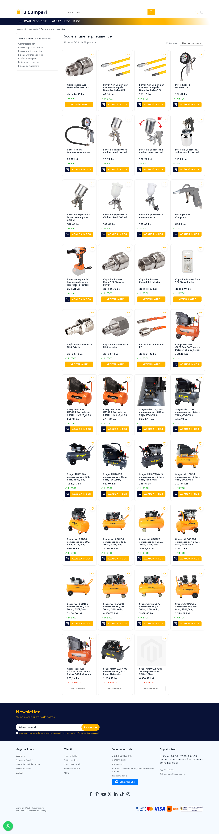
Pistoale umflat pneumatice (30, 54)
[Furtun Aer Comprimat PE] (151, 326)
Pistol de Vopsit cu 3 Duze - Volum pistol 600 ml (78, 217)
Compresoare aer (26, 43)
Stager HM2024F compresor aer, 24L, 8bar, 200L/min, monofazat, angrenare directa (187, 412)
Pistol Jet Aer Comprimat (182, 216)
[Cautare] (151, 12)
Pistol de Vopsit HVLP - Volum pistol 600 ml (115, 216)
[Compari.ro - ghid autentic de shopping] (109, 826)
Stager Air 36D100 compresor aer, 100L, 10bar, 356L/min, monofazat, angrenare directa (79, 607)
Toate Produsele (35, 21)
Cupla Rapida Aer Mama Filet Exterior (77, 86)
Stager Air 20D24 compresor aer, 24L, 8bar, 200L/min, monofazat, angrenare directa (187, 477)
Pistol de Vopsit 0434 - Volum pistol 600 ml (115, 151)
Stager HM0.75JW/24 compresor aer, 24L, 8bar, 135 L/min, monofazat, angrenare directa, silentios (151, 477)
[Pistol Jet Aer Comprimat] (187, 196)
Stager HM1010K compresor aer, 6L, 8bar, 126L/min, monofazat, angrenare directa (115, 477)
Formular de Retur (72, 768)
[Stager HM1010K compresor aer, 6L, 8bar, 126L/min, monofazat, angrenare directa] (115, 456)
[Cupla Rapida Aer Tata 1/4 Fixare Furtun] (187, 261)
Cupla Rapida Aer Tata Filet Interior (115, 346)
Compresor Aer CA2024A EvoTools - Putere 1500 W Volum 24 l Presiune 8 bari (187, 347)
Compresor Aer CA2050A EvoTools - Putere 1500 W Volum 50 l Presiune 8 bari (79, 671)
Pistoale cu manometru (28, 65)
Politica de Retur (71, 760)
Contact (19, 772)
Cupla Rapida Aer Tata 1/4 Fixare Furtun (187, 281)
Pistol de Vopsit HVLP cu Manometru (151, 216)
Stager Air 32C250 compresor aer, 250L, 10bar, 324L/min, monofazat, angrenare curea (151, 542)
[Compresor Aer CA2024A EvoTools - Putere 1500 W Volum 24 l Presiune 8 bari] (187, 326)
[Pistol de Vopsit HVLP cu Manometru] (151, 196)
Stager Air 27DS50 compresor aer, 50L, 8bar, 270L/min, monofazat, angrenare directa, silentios (187, 607)
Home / (20, 29)
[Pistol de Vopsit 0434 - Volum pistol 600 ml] (115, 131)
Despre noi (20, 756)
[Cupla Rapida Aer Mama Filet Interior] (151, 261)
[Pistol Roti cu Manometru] (187, 67)
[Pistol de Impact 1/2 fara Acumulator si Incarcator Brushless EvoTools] (79, 261)
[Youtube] (103, 794)
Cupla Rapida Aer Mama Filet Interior (149, 281)
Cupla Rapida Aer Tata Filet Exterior (79, 346)
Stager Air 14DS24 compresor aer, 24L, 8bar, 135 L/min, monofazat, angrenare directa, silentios (187, 542)
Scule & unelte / (32, 29)
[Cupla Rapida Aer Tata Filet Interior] (115, 326)
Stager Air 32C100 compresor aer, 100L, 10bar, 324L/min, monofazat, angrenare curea (115, 542)
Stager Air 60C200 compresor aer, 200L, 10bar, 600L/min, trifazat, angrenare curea (115, 607)
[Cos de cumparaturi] (201, 12)
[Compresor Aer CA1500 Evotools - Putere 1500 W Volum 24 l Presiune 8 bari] (79, 391)
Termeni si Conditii (24, 760)
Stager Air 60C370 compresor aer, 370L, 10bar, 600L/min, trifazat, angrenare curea (151, 607)
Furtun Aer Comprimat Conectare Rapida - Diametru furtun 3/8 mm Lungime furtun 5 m (115, 87)
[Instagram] (128, 794)
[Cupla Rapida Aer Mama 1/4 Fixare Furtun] (115, 261)
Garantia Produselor (73, 764)
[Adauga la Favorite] (92, 54)
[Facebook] (91, 794)
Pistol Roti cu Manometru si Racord (78, 151)
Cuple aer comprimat (28, 58)
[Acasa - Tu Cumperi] (32, 12)
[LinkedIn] (116, 794)
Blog (76, 21)
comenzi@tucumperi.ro (174, 774)
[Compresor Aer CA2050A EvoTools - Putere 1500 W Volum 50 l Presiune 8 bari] (79, 651)
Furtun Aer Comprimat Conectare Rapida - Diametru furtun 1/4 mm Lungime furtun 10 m (151, 87)
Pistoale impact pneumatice (30, 47)
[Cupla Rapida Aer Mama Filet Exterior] (79, 67)
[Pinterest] (97, 794)
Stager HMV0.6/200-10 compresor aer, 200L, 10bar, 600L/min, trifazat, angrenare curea (151, 671)
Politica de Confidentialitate (88, 733)
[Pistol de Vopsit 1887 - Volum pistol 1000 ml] (187, 131)
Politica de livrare (23, 768)
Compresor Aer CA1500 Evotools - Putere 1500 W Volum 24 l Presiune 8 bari (79, 412)
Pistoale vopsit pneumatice (30, 51)
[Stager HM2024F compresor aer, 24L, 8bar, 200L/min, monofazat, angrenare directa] (187, 391)
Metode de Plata (71, 756)
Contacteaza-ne (127, 782)
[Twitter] (109, 794)
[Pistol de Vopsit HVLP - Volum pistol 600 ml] (115, 196)
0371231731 (169, 769)
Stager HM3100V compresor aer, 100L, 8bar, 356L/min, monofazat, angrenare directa (79, 477)
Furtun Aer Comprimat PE (151, 346)
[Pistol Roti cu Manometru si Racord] (79, 131)
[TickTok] (122, 794)
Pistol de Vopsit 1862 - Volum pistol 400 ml (151, 151)
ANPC (66, 772)
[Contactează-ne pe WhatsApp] (8, 826)
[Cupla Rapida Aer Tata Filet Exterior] (79, 326)
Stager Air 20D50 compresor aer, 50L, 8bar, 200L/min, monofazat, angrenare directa (79, 542)
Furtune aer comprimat (28, 62)
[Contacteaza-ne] (196, 12)
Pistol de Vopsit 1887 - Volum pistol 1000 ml (187, 151)
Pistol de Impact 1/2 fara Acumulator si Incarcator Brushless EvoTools (78, 282)
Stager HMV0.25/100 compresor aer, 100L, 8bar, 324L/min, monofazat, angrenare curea (115, 671)
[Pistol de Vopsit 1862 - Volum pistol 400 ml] (151, 131)
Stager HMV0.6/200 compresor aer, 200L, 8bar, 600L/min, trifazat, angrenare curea (151, 412)
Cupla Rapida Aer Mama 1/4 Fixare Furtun (112, 282)
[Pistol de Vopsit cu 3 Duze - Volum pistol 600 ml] (79, 196)
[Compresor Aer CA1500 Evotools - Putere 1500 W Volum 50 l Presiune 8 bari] (115, 391)
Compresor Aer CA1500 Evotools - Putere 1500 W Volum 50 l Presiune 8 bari (115, 412)
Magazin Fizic (61, 21)
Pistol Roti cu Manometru (182, 86)
